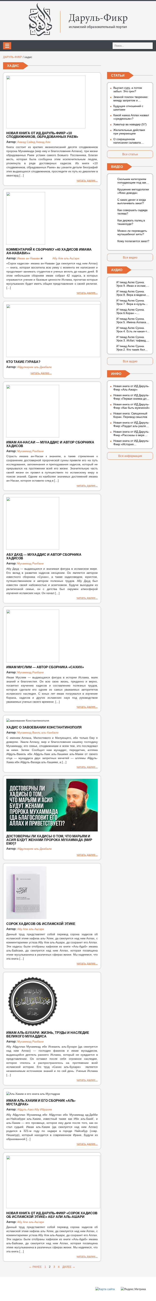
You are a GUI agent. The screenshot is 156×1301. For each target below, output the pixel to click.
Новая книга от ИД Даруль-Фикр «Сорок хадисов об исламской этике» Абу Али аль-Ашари (52, 1214)
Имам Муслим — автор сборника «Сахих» (45, 667)
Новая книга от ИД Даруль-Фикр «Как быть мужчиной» (131, 406)
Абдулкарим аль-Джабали (34, 367)
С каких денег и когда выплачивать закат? (131, 201)
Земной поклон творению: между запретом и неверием (130, 98)
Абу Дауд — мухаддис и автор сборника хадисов (43, 556)
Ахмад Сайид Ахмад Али (33, 142)
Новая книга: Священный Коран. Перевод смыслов (130, 415)
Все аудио (130, 361)
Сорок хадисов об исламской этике (40, 924)
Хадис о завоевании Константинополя (44, 727)
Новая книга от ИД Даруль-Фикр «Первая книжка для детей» (131, 397)
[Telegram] (130, 63)
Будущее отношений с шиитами (128, 107)
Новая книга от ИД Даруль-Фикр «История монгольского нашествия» (131, 442)
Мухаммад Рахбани (30, 451)
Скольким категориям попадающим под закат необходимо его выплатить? (133, 181)
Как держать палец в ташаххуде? (131, 222)
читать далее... (87, 180)
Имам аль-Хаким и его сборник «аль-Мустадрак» (41, 1102)
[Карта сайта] (105, 1288)
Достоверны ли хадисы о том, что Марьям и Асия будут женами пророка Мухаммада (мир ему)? (49, 839)
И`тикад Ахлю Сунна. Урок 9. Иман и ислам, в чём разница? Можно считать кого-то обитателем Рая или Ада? (132, 284)
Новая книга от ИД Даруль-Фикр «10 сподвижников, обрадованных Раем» (42, 134)
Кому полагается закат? (133, 241)
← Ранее (35, 1266)
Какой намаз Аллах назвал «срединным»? (131, 117)
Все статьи (130, 154)
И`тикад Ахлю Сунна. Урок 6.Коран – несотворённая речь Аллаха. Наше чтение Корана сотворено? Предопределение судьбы (130, 311)
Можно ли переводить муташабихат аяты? (132, 232)
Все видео (130, 257)
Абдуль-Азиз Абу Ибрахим (34, 1109)
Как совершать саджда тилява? (132, 211)
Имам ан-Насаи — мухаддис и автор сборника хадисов (50, 444)
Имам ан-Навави (28, 258)
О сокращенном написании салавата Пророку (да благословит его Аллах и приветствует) (130, 140)
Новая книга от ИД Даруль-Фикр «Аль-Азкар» (131, 387)
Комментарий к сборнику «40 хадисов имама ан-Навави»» (49, 251)
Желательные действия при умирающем (129, 131)
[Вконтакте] (110, 63)
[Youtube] (149, 63)
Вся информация (130, 456)
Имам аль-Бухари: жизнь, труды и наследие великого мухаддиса (47, 1034)
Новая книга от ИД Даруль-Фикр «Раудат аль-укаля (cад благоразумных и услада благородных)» (131, 424)
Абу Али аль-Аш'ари (65, 258)
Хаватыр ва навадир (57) (130, 124)
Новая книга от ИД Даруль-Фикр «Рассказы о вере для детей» (131, 433)
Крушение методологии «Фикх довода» (133, 191)
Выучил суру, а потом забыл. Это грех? (127, 89)
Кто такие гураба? (23, 362)
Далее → (68, 1266)
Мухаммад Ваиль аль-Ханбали (37, 732)
